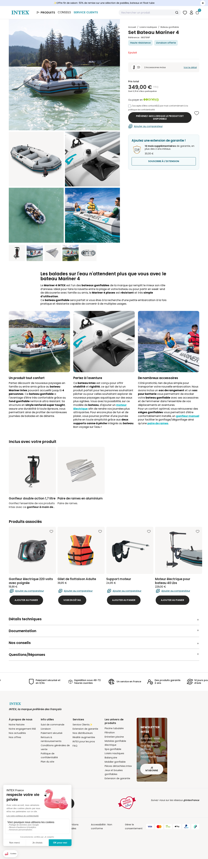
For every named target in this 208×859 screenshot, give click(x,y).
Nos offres (15, 737)
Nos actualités (17, 733)
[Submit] (177, 12)
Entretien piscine (114, 736)
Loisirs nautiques (114, 753)
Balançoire (111, 757)
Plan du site (47, 761)
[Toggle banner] (202, 3)
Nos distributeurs (83, 733)
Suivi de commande (52, 724)
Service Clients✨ (82, 724)
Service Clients (86, 12)
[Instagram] (176, 805)
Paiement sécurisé (51, 733)
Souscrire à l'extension (163, 161)
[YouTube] (157, 805)
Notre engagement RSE (22, 728)
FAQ (75, 745)
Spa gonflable (113, 749)
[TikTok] (196, 805)
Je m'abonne (151, 769)
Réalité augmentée (84, 737)
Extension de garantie (85, 728)
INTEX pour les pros (84, 741)
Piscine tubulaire (114, 728)
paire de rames (157, 423)
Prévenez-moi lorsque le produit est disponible (160, 117)
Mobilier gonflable (115, 761)
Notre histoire (17, 724)
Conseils (64, 12)
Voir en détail (72, 600)
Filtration (110, 732)
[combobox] (150, 12)
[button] (191, 12)
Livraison (46, 728)
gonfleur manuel (187, 416)
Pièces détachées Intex (118, 766)
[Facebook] (147, 805)
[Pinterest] (167, 805)
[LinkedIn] (186, 805)
